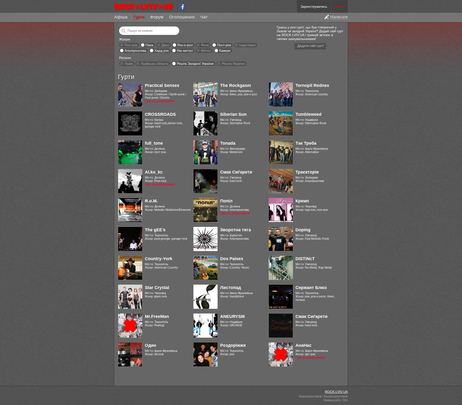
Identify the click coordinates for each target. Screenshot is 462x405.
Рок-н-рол (185, 45)
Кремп (302, 201)
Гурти (138, 17)
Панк (149, 45)
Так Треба (305, 143)
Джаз (165, 45)
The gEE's (155, 229)
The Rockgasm (235, 85)
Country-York (158, 258)
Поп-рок (131, 45)
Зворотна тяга (235, 229)
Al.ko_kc (154, 172)
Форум (156, 17)
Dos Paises (231, 258)
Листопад (230, 287)
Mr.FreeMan (157, 316)
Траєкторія (307, 172)
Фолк (205, 45)
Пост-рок (224, 45)
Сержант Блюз (311, 287)
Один (150, 345)
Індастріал (247, 45)
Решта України (233, 63)
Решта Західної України (195, 63)
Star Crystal (157, 287)
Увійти (339, 6)
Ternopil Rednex (312, 85)
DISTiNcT (305, 258)
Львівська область (155, 63)
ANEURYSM (232, 316)
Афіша (121, 17)
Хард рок (161, 50)
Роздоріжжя (233, 345)
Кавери (225, 50)
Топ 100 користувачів (336, 396)
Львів (129, 63)
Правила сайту (332, 400)
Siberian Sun (233, 114)
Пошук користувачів (310, 396)
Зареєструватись (314, 6)
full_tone (154, 143)
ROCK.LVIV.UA (336, 392)
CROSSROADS (160, 114)
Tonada (227, 143)
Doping (302, 229)
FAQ (345, 400)
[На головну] (145, 6)
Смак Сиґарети (236, 172)
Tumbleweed (308, 114)
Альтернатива (135, 50)
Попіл (226, 201)
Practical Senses (162, 85)
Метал (206, 50)
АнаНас (303, 345)
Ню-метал (185, 50)
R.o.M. (151, 201)
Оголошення (182, 17)
